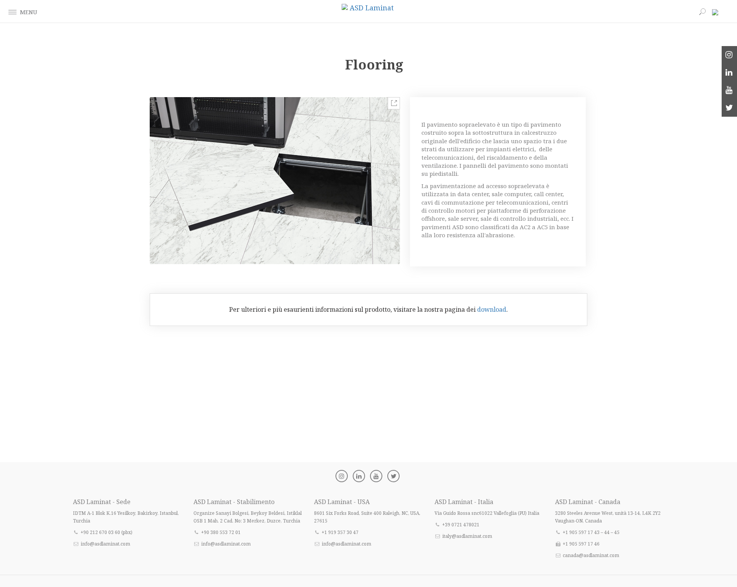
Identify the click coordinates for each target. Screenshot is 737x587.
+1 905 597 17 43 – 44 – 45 (591, 532)
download (491, 309)
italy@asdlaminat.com (467, 536)
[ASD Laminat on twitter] (729, 108)
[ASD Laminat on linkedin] (729, 72)
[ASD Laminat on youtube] (729, 90)
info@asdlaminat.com (105, 544)
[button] (12, 11)
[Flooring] (275, 180)
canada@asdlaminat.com (591, 555)
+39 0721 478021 (460, 524)
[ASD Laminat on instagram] (729, 55)
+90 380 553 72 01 (221, 532)
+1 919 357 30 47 (340, 532)
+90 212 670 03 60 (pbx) (106, 532)
